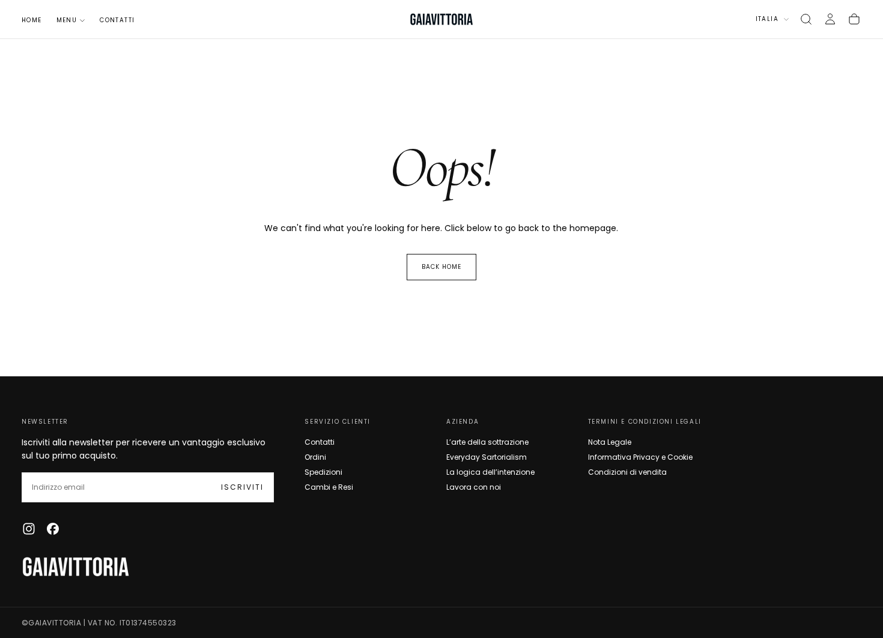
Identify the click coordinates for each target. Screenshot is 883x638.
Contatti (117, 20)
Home (32, 20)
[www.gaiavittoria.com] (76, 566)
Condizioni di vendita (627, 472)
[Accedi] (830, 19)
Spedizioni (323, 472)
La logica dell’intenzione (490, 472)
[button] (806, 19)
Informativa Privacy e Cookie (640, 457)
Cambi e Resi (329, 487)
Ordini (315, 457)
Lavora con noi (473, 487)
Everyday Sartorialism (486, 457)
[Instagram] (29, 529)
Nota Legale (609, 442)
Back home (441, 266)
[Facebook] (53, 529)
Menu (66, 20)
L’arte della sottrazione (487, 442)
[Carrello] (854, 19)
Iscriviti (242, 487)
